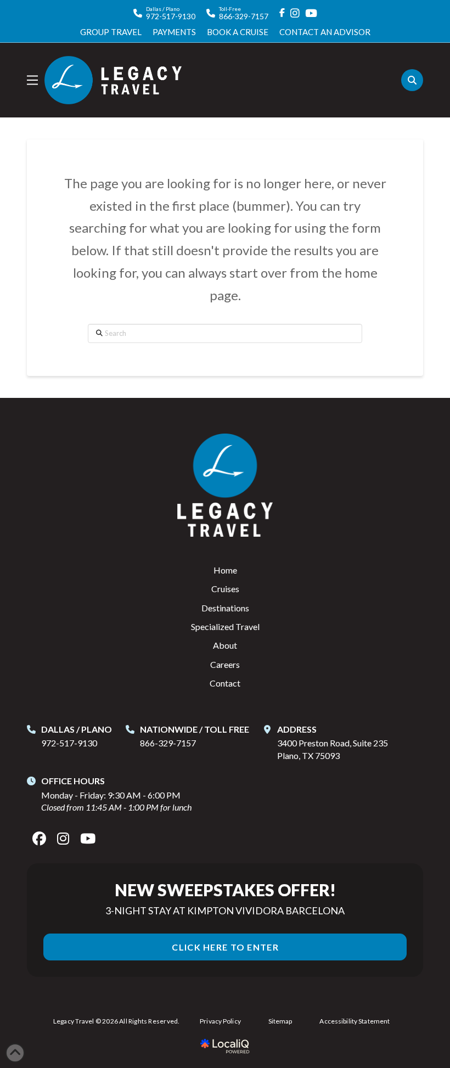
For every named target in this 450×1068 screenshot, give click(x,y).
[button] (32, 80)
